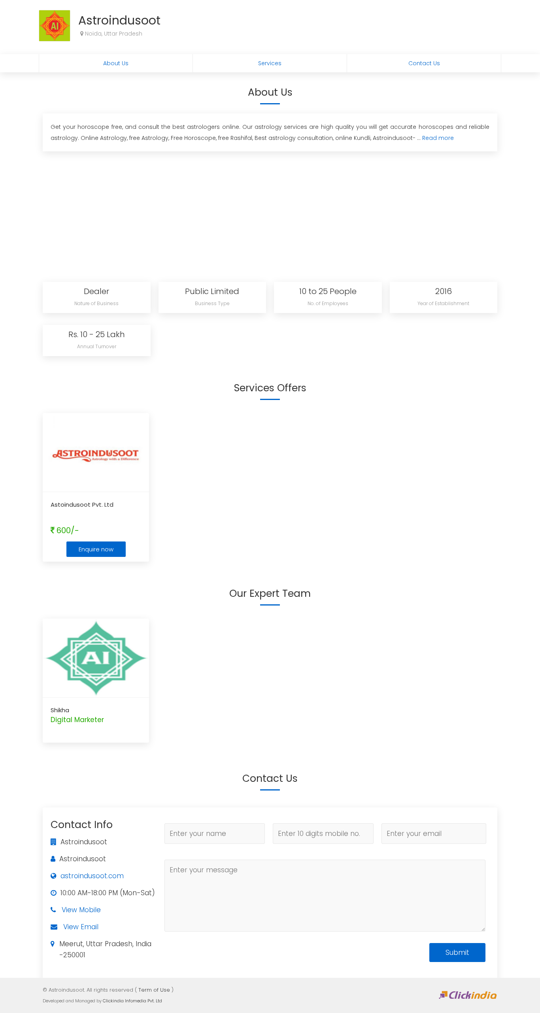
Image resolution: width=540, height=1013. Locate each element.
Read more (438, 138)
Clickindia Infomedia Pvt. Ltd (132, 1001)
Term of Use (154, 990)
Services (269, 63)
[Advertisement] (270, 214)
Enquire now (96, 549)
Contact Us (424, 63)
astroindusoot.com (92, 876)
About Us (115, 63)
